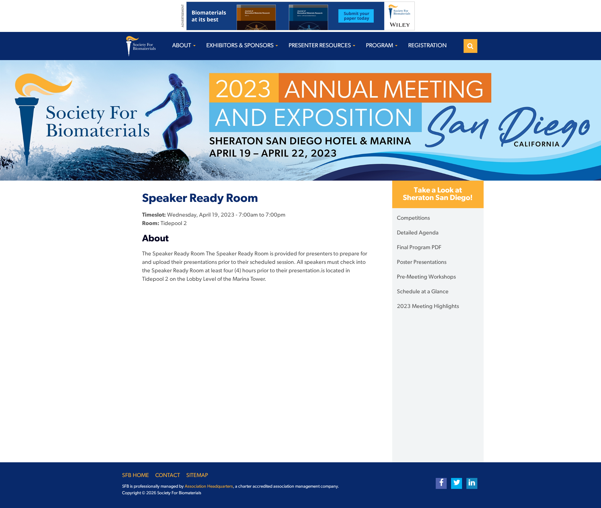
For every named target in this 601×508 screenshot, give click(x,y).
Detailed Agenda (418, 233)
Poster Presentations (421, 262)
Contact (167, 476)
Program (380, 46)
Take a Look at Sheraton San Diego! (438, 194)
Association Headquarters (209, 486)
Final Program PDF (419, 248)
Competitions (413, 218)
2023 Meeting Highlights (428, 307)
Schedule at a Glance (423, 292)
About (182, 46)
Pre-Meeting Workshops (426, 277)
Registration (427, 46)
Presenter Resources (320, 46)
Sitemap (197, 476)
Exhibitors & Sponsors (240, 46)
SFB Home (135, 476)
